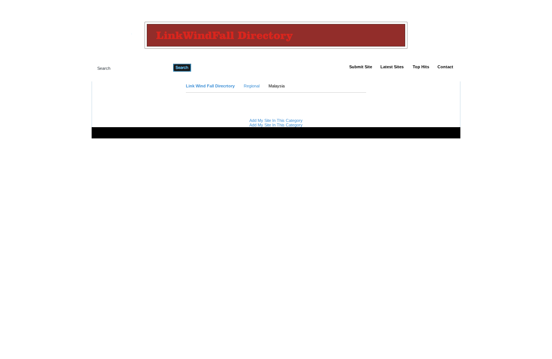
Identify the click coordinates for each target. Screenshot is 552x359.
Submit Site (360, 67)
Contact (445, 67)
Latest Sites (392, 67)
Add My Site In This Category (276, 120)
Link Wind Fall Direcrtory (210, 86)
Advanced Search (210, 67)
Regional (251, 86)
